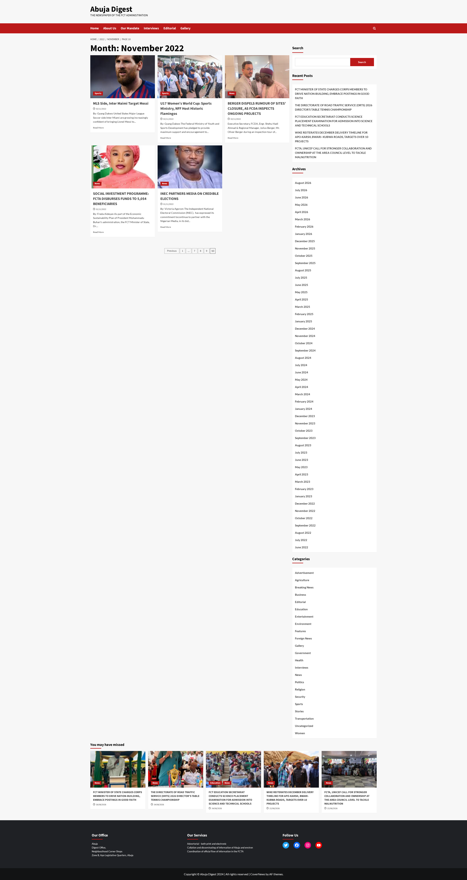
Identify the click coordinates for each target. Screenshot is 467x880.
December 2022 (305, 503)
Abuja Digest (111, 9)
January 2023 (303, 496)
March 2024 (302, 394)
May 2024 (301, 379)
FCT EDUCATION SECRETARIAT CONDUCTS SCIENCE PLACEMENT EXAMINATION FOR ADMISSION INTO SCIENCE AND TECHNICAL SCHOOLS (334, 121)
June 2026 (301, 197)
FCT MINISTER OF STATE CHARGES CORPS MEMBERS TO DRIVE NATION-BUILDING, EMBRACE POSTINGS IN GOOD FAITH (332, 94)
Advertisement (304, 572)
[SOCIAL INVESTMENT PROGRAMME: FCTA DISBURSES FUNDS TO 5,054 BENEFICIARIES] (122, 166)
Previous (172, 251)
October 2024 (303, 343)
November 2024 (305, 335)
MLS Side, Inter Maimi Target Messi (120, 103)
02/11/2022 (101, 108)
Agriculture (302, 580)
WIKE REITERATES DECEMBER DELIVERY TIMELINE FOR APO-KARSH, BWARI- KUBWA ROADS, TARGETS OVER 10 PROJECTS (331, 137)
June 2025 (301, 284)
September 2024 (305, 350)
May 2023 (301, 467)
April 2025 (301, 299)
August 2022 (303, 532)
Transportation (304, 718)
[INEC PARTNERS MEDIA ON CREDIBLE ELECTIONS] (190, 166)
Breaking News (304, 587)
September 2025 (305, 263)
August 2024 (303, 357)
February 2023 (304, 489)
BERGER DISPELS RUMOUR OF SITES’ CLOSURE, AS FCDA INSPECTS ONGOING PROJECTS (257, 108)
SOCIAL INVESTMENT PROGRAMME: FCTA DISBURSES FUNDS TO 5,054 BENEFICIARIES (121, 198)
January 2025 (303, 321)
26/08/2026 (101, 804)
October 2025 (303, 255)
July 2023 (301, 452)
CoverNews (257, 874)
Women (300, 733)
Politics (299, 682)
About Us (109, 28)
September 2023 (305, 438)
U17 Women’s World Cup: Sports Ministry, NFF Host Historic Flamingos (186, 108)
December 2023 (305, 416)
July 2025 (301, 277)
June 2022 (301, 547)
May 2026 (301, 204)
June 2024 (301, 372)
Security (300, 696)
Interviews (151, 28)
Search (297, 48)
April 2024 (301, 387)
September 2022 (305, 525)
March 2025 (302, 306)
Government (303, 653)
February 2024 (304, 401)
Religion (300, 689)
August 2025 (303, 270)
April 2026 (301, 212)
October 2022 (303, 518)
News (231, 93)
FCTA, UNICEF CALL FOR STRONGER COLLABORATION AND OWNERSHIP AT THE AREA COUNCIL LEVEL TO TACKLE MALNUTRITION (333, 153)
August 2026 (303, 182)
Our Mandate (130, 28)
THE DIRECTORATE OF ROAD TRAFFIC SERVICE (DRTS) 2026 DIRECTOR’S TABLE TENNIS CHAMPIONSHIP (333, 107)
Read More (98, 127)
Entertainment (304, 616)
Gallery (185, 28)
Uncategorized (304, 725)
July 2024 (301, 365)
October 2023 (303, 430)
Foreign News (303, 638)
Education (301, 609)
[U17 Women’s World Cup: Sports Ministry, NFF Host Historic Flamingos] (190, 76)
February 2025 (304, 314)
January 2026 (303, 233)
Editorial (169, 28)
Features (300, 631)
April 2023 (301, 474)
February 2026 (304, 226)
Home (94, 28)
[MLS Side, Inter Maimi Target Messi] (122, 76)
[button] (374, 28)
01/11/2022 (101, 209)
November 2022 (305, 510)
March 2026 (302, 219)
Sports (98, 93)
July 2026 (301, 190)
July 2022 (301, 540)
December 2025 (305, 241)
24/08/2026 (159, 804)
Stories (299, 711)
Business (300, 594)
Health (299, 660)
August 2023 (303, 445)
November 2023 (305, 423)
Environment (303, 623)
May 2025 (301, 292)
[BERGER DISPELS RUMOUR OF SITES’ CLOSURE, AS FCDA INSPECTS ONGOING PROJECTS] (257, 76)
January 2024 (303, 408)
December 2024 (305, 328)
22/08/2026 (274, 808)
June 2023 (301, 459)
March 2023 (302, 481)
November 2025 (305, 248)
